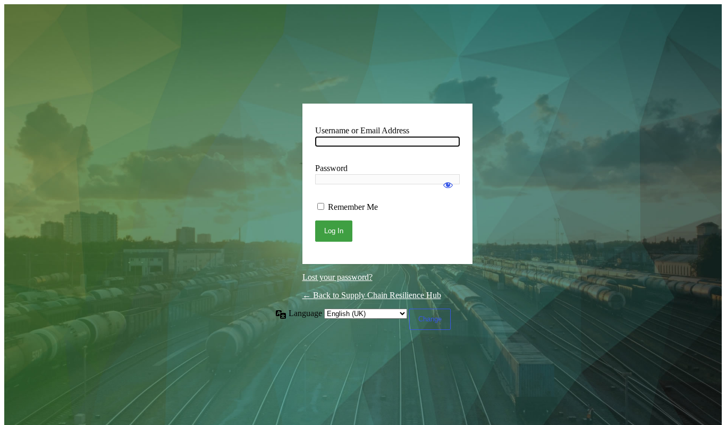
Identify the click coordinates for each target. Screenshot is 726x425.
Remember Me (353, 206)
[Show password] (448, 180)
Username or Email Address (362, 130)
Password (331, 168)
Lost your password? (337, 277)
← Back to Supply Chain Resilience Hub (371, 295)
